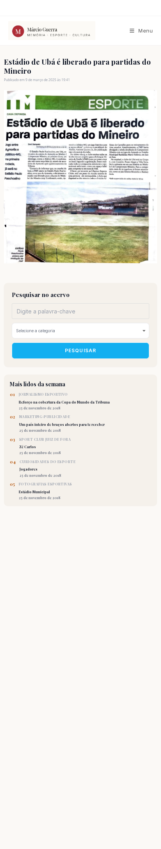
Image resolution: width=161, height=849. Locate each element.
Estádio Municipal (45, 491)
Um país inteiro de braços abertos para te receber (62, 424)
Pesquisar (81, 350)
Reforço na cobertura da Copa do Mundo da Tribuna (64, 401)
